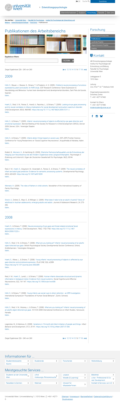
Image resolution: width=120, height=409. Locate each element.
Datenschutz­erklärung (103, 396)
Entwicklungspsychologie (54, 7)
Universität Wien (20, 20)
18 (82, 69)
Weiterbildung (96, 361)
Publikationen (95, 39)
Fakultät (101, 13)
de (79, 1)
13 (70, 69)
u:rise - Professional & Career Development (101, 379)
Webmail (38, 383)
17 (79, 69)
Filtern (66, 61)
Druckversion (67, 399)
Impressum (74, 396)
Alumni (8, 364)
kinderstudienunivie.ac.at (100, 107)
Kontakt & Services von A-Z (101, 383)
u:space (66, 375)
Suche (85, 1)
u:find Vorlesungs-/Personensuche (45, 376)
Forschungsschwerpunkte (100, 36)
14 (72, 69)
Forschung (91, 13)
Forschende (67, 361)
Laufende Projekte (97, 42)
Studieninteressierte (13, 361)
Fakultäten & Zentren (14, 383)
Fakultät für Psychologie (36, 20)
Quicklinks (103, 1)
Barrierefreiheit (87, 396)
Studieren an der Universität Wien (16, 376)
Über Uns (110, 13)
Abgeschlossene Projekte (99, 45)
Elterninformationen (68, 13)
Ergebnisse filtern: (12, 57)
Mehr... (7, 95)
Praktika (94, 48)
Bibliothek (95, 375)
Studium (82, 13)
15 (75, 69)
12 (68, 69)
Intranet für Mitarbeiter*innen (69, 384)
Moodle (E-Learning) (70, 378)
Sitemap (65, 396)
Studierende (39, 361)
